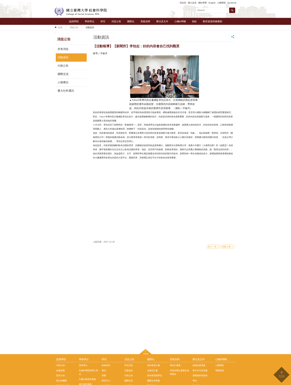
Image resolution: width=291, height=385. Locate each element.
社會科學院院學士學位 (88, 372)
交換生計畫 (152, 370)
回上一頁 (212, 246)
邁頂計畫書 (175, 365)
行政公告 (63, 65)
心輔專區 (221, 3)
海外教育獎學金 (154, 375)
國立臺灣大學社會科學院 (81, 11)
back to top (281, 374)
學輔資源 (219, 370)
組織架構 (60, 370)
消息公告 (116, 21)
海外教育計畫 (153, 365)
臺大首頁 (192, 3)
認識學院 (74, 21)
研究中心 (106, 380)
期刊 (104, 370)
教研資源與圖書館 (212, 21)
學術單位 (89, 21)
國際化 (130, 21)
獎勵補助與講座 (200, 375)
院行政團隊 (61, 380)
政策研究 (106, 365)
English (212, 3)
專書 (104, 375)
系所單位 (83, 365)
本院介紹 (60, 365)
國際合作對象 (153, 380)
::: (55, 32)
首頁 (60, 27)
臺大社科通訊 (66, 90)
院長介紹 (60, 375)
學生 (195, 380)
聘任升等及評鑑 (200, 370)
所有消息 (63, 49)
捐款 (194, 21)
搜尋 (232, 10)
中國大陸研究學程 (87, 379)
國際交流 (63, 74)
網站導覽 (202, 3)
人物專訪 (63, 82)
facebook (232, 3)
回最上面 (226, 246)
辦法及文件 (162, 21)
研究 (102, 21)
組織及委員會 (199, 365)
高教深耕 (145, 21)
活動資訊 (90, 27)
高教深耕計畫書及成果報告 (179, 372)
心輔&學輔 (180, 21)
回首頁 (183, 3)
